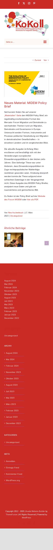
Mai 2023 (8, 304)
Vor (45, 60)
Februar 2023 (10, 311)
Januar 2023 (10, 315)
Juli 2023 (8, 301)
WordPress (26, 518)
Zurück (38, 60)
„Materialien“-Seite (12, 115)
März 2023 (9, 308)
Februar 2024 (10, 287)
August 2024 (10, 281)
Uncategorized (16, 216)
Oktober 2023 (10, 294)
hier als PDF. (33, 199)
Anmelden (10, 461)
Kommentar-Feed (14, 474)
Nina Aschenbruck (15, 213)
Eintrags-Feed (12, 467)
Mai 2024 (8, 284)
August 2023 (10, 298)
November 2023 (11, 291)
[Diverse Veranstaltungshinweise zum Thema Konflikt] (13, 240)
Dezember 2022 (11, 318)
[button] (6, 243)
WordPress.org (13, 480)
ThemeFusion (11, 514)
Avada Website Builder (35, 511)
